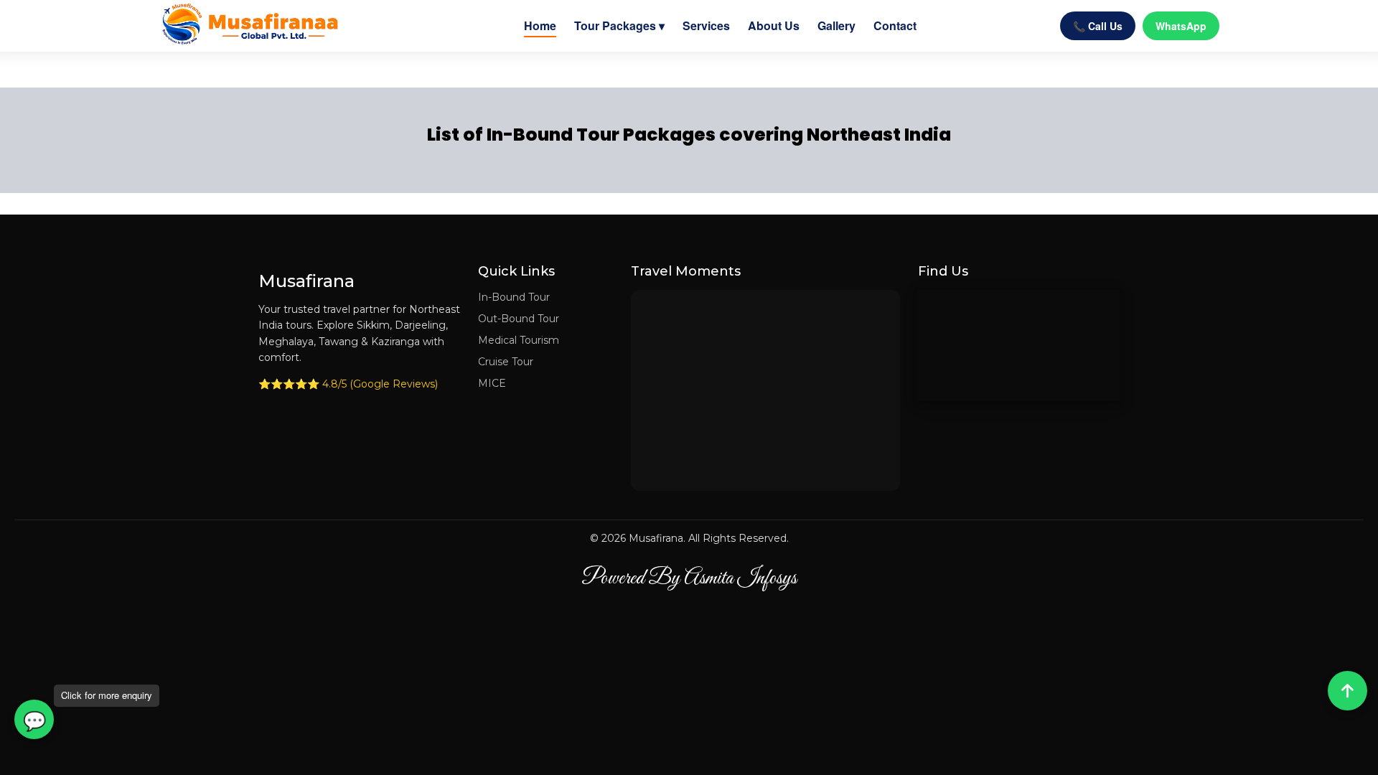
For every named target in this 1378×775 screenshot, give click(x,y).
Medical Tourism (518, 340)
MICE (492, 383)
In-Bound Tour (514, 297)
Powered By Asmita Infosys (689, 578)
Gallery (836, 25)
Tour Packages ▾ (619, 25)
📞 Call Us (1097, 26)
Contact (895, 25)
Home (540, 25)
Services (706, 25)
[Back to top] (1347, 690)
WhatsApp (1181, 26)
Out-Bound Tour (518, 318)
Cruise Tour (505, 361)
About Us (774, 25)
